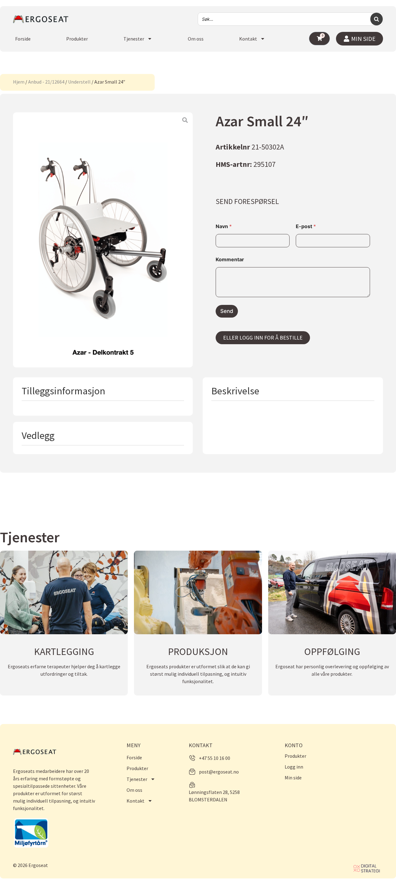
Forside (23, 39)
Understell (79, 82)
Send (226, 311)
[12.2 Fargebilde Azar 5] (103, 239)
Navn (224, 226)
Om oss (196, 39)
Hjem (18, 82)
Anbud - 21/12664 (46, 82)
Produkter (77, 39)
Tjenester (133, 39)
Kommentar (230, 259)
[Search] (376, 19)
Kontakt (248, 39)
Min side (293, 777)
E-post (306, 226)
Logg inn (294, 767)
